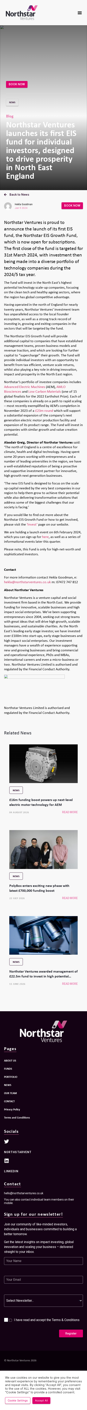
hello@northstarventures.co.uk (23, 1193)
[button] (79, 12)
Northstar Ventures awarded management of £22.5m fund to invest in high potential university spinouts (43, 976)
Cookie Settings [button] (18, 1400)
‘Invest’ (32, 524)
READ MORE (70, 812)
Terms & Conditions (66, 1320)
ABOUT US (10, 1060)
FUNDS (8, 1068)
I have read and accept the (47, 1320)
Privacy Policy (12, 1109)
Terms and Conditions (17, 1117)
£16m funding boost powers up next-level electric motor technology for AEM (41, 802)
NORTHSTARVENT (18, 1152)
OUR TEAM (10, 1093)
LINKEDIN (11, 1171)
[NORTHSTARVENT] (6, 1141)
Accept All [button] (41, 1400)
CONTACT (9, 1101)
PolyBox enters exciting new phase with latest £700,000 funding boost (39, 888)
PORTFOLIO (10, 1077)
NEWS (7, 1085)
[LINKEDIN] (6, 1160)
